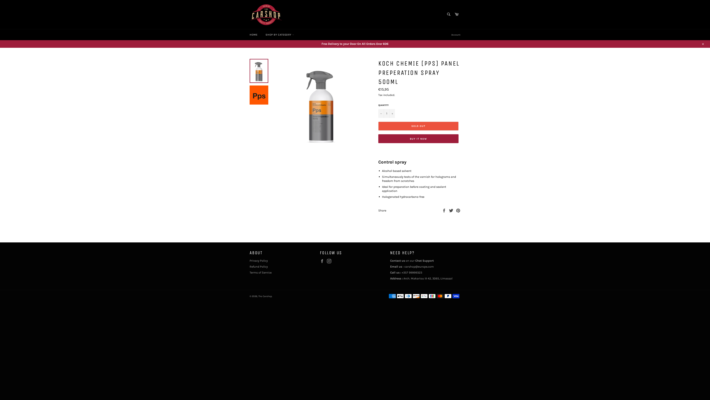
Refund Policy (259, 266)
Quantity (383, 105)
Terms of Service (261, 272)
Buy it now (418, 138)
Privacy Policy (259, 260)
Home (253, 34)
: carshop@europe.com (412, 266)
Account (455, 34)
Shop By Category (279, 34)
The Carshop (265, 296)
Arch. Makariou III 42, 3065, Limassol (421, 278)
